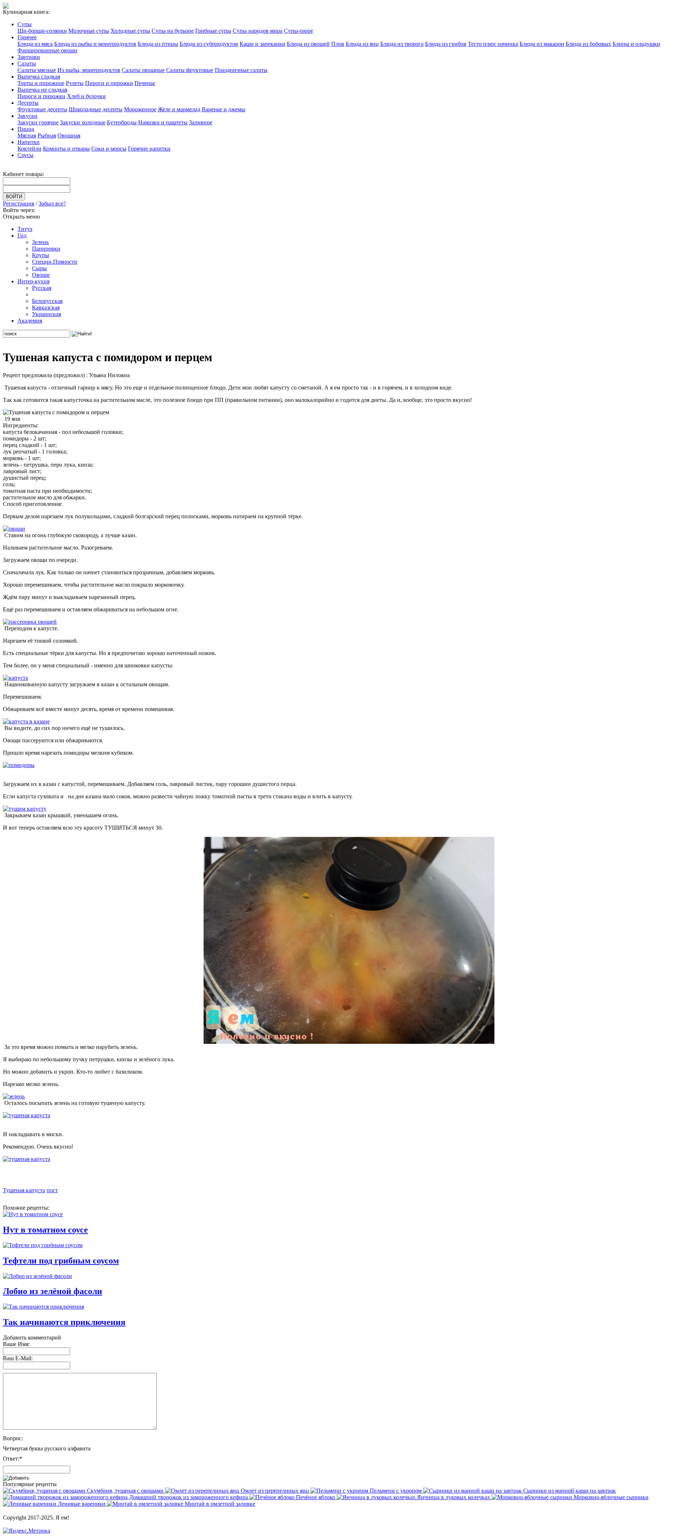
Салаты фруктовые (189, 70)
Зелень (40, 242)
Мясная (26, 135)
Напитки (28, 142)
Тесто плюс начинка (493, 44)
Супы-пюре (298, 31)
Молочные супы (88, 31)
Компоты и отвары (66, 148)
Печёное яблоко (315, 1497)
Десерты (28, 103)
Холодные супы (130, 31)
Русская (41, 288)
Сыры (39, 268)
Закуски (27, 116)
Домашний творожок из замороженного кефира (188, 1497)
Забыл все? (52, 203)
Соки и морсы (109, 148)
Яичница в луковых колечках (454, 1497)
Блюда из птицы (158, 44)
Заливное (200, 122)
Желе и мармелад (179, 109)
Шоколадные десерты (96, 109)
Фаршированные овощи (47, 50)
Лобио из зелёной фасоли (52, 1291)
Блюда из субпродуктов (209, 44)
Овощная (68, 135)
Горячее (27, 37)
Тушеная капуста (24, 1190)
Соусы (25, 155)
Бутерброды (122, 122)
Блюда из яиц (362, 44)
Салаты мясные (36, 70)
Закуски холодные (82, 122)
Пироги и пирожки (109, 83)
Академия (29, 321)
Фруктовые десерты (42, 109)
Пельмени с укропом (395, 1491)
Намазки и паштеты (163, 122)
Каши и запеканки (262, 44)
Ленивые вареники (81, 1504)
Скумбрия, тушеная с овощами (125, 1491)
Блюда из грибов (445, 44)
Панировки (46, 248)
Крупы (40, 255)
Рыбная (46, 135)
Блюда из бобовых (588, 44)
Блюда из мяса (35, 44)
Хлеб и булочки (86, 96)
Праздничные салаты (241, 70)
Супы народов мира (257, 31)
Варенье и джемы (223, 109)
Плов (337, 44)
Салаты (26, 63)
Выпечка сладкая (38, 76)
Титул (24, 229)
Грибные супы (213, 31)
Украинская (46, 314)
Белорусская (47, 301)
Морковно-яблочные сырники (610, 1497)
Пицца (25, 129)
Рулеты (75, 83)
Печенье (145, 83)
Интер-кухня (33, 281)
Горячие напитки (149, 148)
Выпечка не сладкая (42, 90)
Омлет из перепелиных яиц (274, 1491)
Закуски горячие (38, 122)
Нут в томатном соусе (45, 1229)
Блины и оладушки (636, 44)
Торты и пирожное (40, 83)
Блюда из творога (402, 44)
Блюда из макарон (542, 44)
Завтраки (28, 57)
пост (52, 1190)
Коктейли (29, 148)
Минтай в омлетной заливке (219, 1504)
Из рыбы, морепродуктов (88, 70)
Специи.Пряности (54, 262)
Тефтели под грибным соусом (61, 1260)
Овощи (41, 275)
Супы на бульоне (173, 31)
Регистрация (18, 203)
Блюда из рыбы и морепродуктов (95, 44)
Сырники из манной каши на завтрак (569, 1491)
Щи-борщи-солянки (42, 31)
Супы (24, 24)
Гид (22, 235)
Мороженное (140, 109)
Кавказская (46, 307)
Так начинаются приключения (64, 1322)
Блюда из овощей (308, 44)
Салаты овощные (143, 70)
